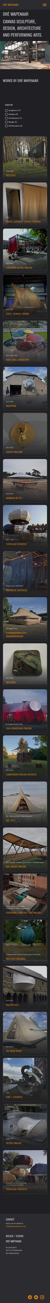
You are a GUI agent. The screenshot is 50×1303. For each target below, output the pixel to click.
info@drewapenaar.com (16, 1226)
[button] (25, 110)
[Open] (44, 5)
